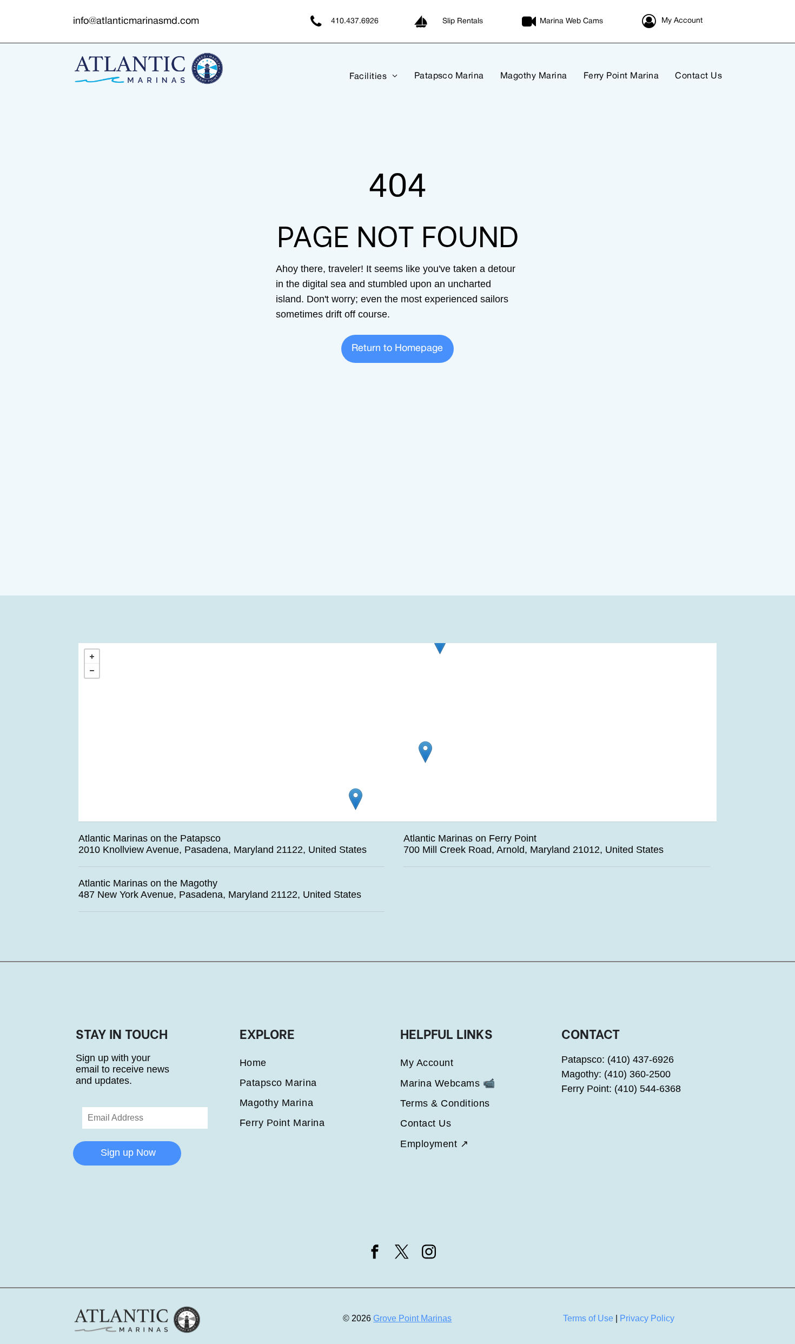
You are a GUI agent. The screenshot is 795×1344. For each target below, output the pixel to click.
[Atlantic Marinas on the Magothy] (425, 752)
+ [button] (92, 657)
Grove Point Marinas (412, 1318)
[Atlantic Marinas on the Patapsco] (440, 643)
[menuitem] (365, 76)
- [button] (92, 671)
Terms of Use (588, 1318)
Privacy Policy (647, 1318)
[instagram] (429, 1253)
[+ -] (397, 732)
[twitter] (402, 1253)
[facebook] (375, 1253)
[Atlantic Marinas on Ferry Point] (355, 799)
